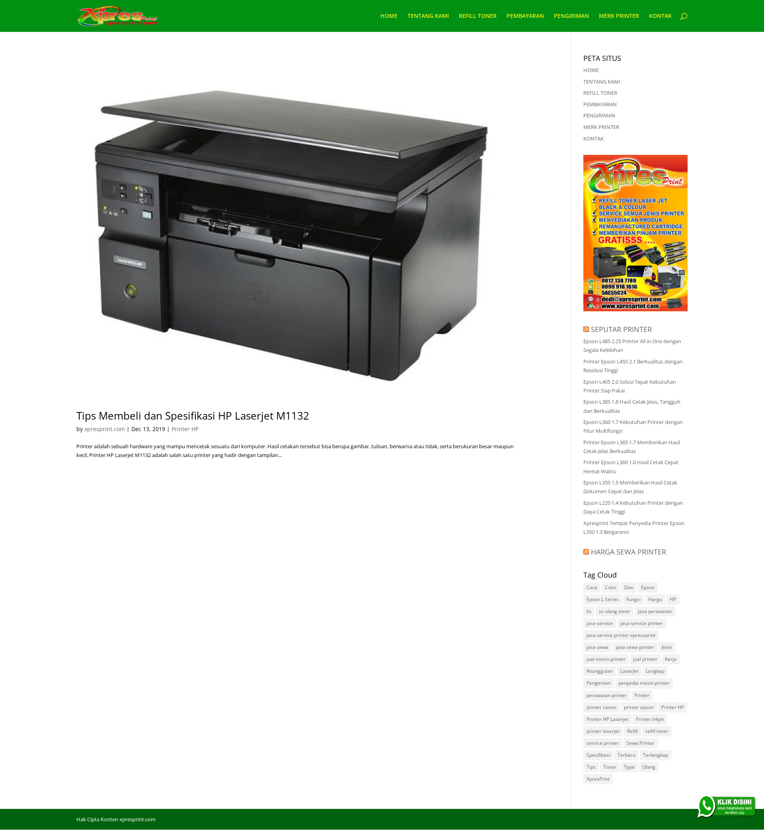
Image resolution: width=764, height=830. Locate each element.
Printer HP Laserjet (607, 719)
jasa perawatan (655, 611)
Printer (641, 695)
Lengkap (655, 671)
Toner (609, 767)
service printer (603, 743)
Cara (592, 587)
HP (673, 599)
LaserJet (629, 671)
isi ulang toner (614, 611)
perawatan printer (607, 695)
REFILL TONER (478, 16)
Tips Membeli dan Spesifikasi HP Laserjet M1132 (192, 415)
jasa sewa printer (635, 647)
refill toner (656, 731)
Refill (632, 731)
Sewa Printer (640, 743)
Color (611, 587)
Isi (589, 611)
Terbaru (626, 755)
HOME (389, 16)
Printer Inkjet (650, 719)
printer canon (601, 707)
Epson (648, 587)
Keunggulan (600, 671)
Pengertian (599, 683)
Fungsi (633, 599)
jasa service (600, 623)
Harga (655, 599)
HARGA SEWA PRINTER (628, 552)
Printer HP (185, 429)
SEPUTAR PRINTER (621, 329)
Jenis (667, 647)
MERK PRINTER (619, 16)
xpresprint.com (104, 429)
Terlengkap (655, 755)
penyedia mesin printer (644, 683)
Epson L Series (603, 599)
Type (629, 767)
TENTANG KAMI (428, 16)
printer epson (639, 707)
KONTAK (660, 16)
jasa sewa (597, 647)
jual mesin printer (606, 659)
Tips (591, 767)
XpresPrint (598, 778)
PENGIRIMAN (571, 16)
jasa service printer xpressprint (621, 635)
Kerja (670, 659)
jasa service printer (641, 623)
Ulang (648, 767)
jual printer (645, 659)
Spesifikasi (598, 755)
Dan (628, 587)
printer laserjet (603, 731)
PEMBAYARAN (525, 16)
